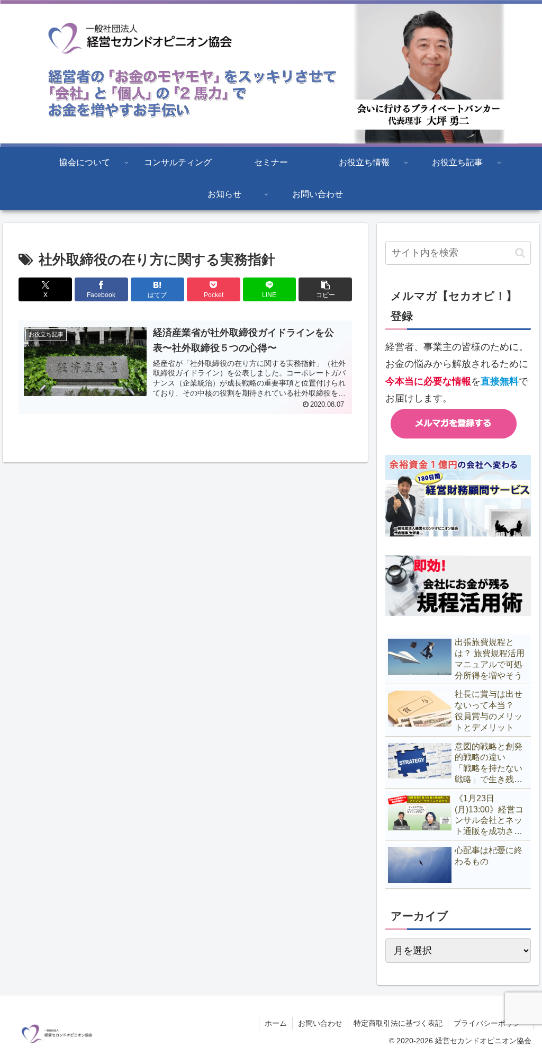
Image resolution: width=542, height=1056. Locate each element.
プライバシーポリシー (491, 1023)
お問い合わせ (320, 1023)
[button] (325, 289)
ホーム (276, 1023)
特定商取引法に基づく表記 (398, 1023)
